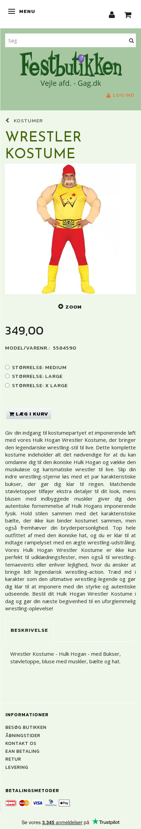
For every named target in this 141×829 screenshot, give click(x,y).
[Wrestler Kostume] (70, 229)
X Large (40, 385)
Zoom (73, 307)
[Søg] (131, 40)
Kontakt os (21, 743)
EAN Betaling (22, 751)
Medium (39, 367)
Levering (16, 767)
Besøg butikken (26, 727)
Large (37, 376)
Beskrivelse (29, 630)
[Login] (112, 14)
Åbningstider (22, 735)
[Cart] (128, 14)
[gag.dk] (71, 68)
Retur (13, 759)
